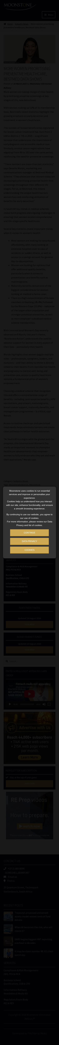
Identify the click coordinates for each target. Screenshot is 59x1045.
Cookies (29, 550)
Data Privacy (29, 541)
